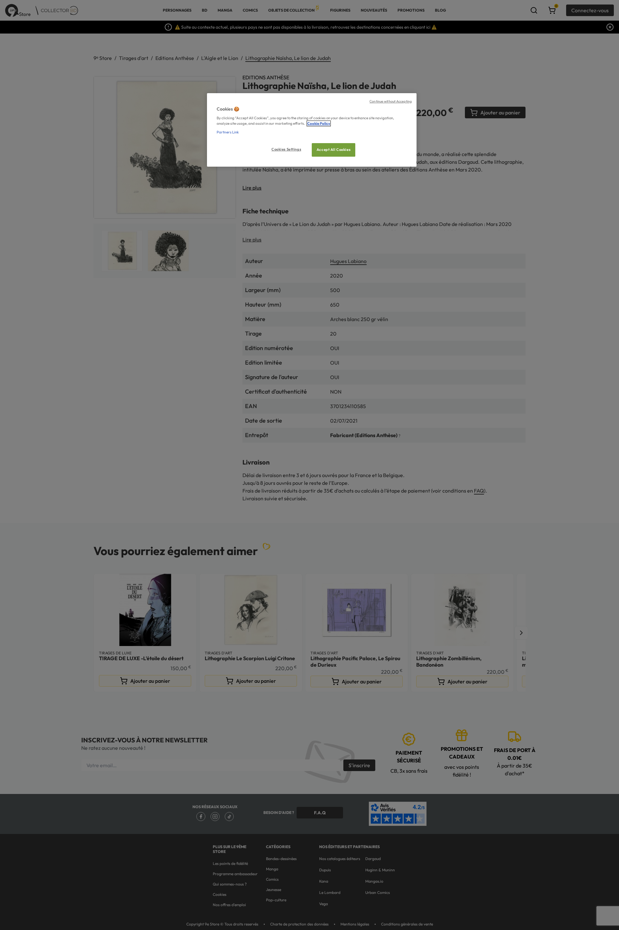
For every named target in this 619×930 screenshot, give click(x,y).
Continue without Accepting (390, 101)
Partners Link (228, 132)
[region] (312, 130)
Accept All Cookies (333, 149)
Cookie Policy (318, 123)
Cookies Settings (286, 149)
